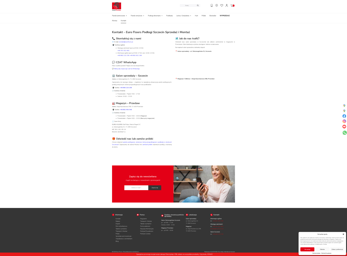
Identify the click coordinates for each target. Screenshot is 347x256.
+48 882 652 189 (136, 55)
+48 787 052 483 (123, 51)
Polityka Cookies (316, 253)
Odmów (322, 249)
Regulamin (143, 219)
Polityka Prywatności (326, 253)
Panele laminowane (118, 16)
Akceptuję (307, 249)
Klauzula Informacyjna (146, 229)
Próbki (204, 16)
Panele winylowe (136, 16)
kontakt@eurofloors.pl (126, 42)
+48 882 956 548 (126, 110)
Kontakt (123, 21)
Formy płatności (145, 226)
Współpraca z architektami (124, 239)
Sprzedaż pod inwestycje (123, 236)
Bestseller (212, 16)
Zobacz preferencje (337, 249)
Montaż (114, 21)
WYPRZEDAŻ (225, 16)
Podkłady (169, 16)
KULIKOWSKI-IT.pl (215, 252)
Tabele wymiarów (121, 229)
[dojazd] (217, 5)
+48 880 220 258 (123, 55)
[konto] (227, 5)
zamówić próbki (147, 145)
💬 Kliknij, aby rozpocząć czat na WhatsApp (126, 69)
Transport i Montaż (121, 231)
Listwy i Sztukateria (182, 16)
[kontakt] (212, 5)
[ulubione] (222, 5)
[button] (343, 234)
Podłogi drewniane (154, 16)
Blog (117, 241)
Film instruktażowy (121, 226)
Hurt (196, 16)
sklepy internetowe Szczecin (227, 252)
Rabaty (118, 221)
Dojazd (118, 224)
